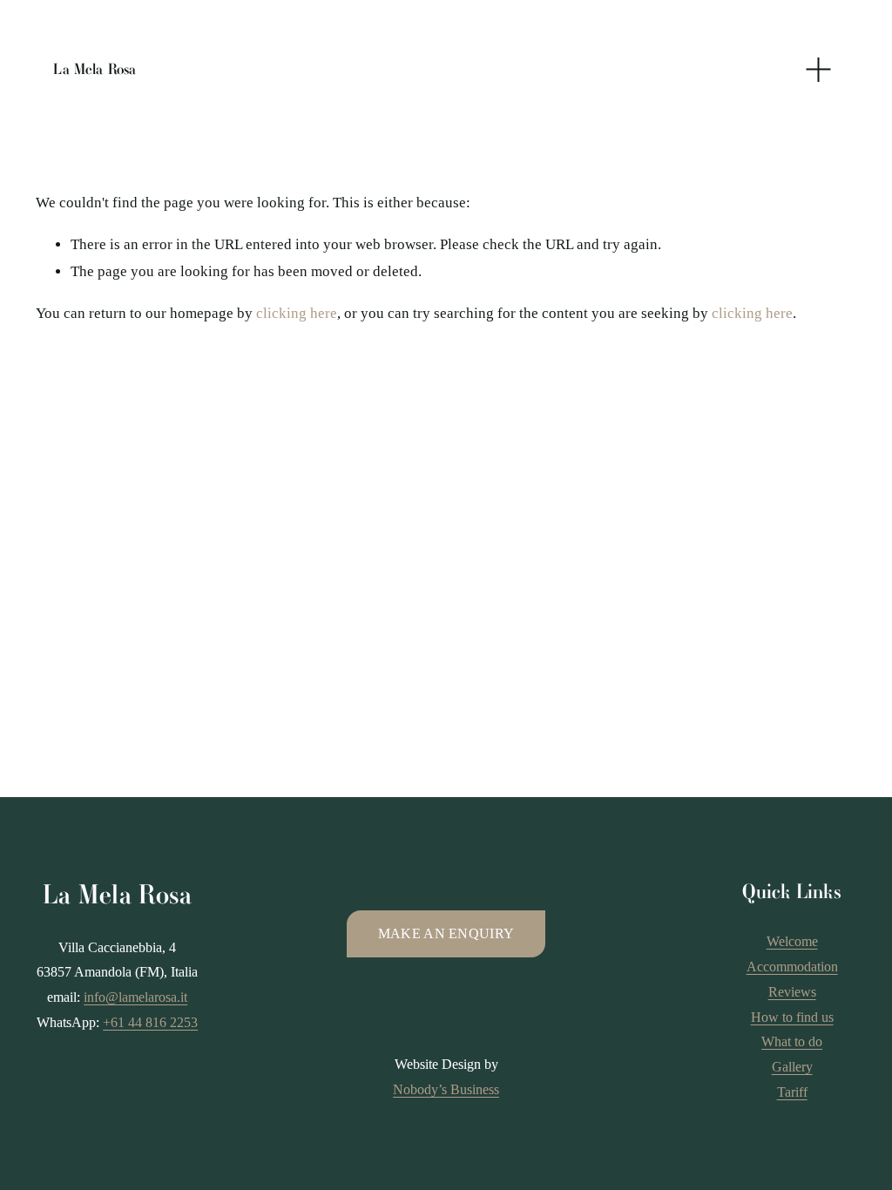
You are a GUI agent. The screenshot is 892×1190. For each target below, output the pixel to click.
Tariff (792, 1092)
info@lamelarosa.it (135, 997)
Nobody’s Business (446, 1089)
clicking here (296, 313)
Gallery (792, 1066)
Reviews (792, 991)
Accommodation (792, 966)
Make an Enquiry (446, 933)
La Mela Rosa (94, 68)
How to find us (792, 1017)
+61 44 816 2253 (150, 1022)
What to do (791, 1041)
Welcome (792, 941)
